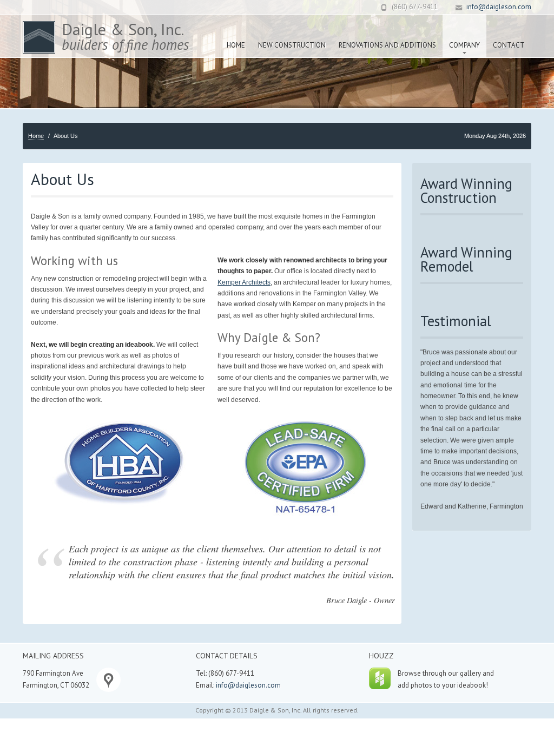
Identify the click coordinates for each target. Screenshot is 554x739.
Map (108, 680)
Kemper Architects (244, 282)
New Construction (292, 45)
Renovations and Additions (387, 45)
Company (461, 32)
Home (236, 45)
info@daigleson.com (498, 6)
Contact (509, 45)
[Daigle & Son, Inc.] (39, 37)
